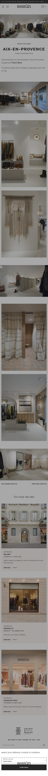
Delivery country (8, 759)
